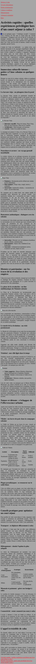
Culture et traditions (6, 10)
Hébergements (5, 12)
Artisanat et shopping (7, 15)
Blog (2, 18)
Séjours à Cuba (5, 2)
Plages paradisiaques (7, 7)
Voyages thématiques (7, 5)
